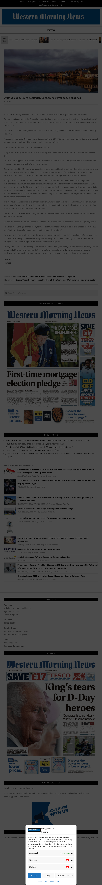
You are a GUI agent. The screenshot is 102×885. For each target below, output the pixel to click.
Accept (34, 875)
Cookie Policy (43, 881)
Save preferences (65, 875)
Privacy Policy (55, 881)
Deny (48, 875)
